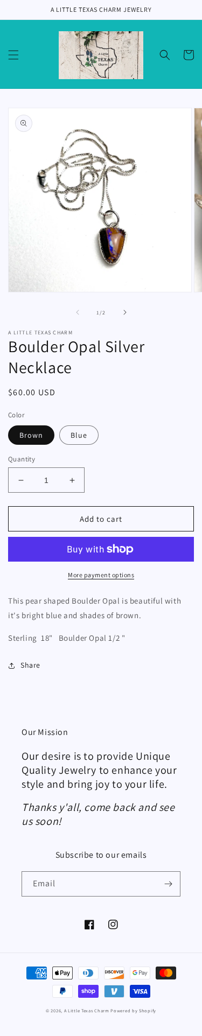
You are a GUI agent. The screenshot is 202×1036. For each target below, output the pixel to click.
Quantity (21, 459)
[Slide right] (125, 312)
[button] (13, 55)
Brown (31, 435)
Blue (79, 435)
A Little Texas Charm (86, 1010)
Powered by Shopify (133, 1010)
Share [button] (30, 665)
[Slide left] (77, 312)
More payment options (101, 575)
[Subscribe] (168, 884)
